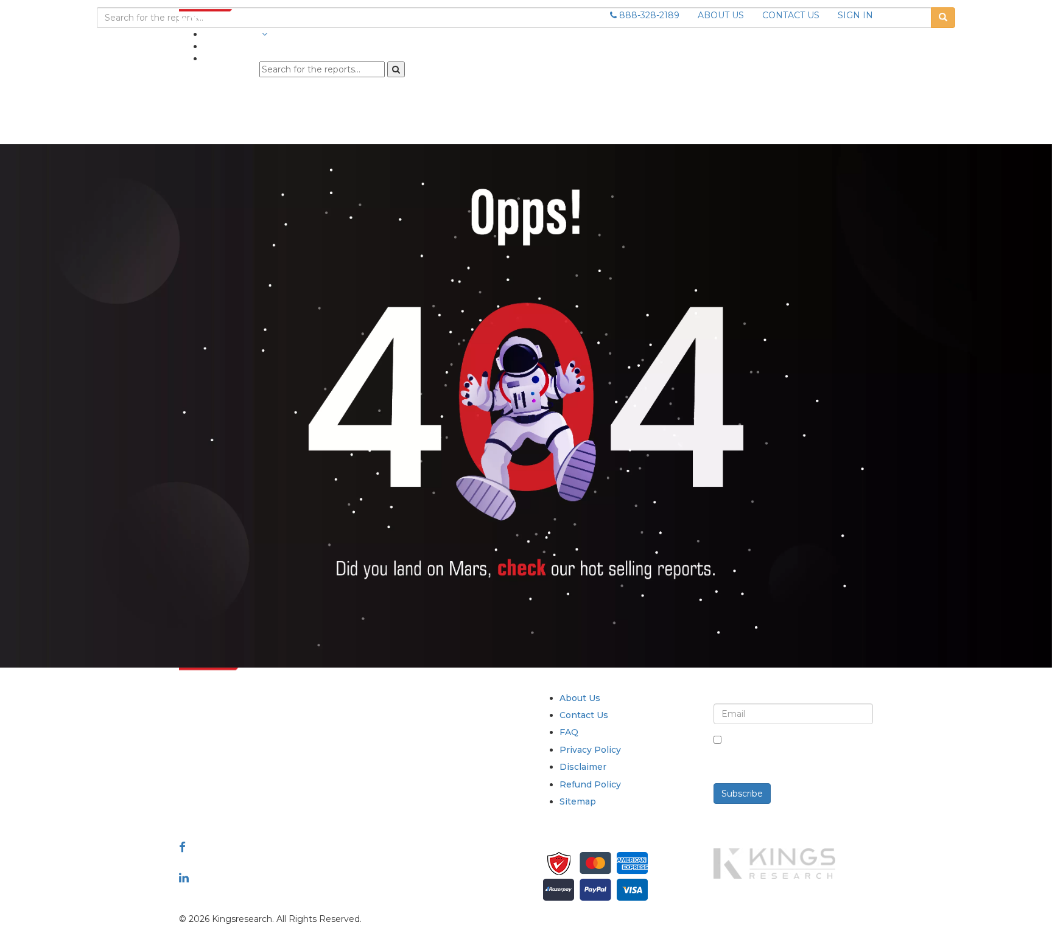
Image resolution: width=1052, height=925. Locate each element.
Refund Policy (590, 784)
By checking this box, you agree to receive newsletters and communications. (798, 752)
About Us (579, 698)
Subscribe (742, 793)
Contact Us (583, 715)
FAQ (568, 732)
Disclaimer (582, 766)
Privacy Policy (590, 749)
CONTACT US (790, 15)
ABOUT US (721, 15)
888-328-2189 (648, 15)
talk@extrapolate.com (226, 783)
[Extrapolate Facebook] (182, 847)
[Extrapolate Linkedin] (184, 877)
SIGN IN (855, 15)
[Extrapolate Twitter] (259, 862)
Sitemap (577, 801)
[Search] (396, 69)
